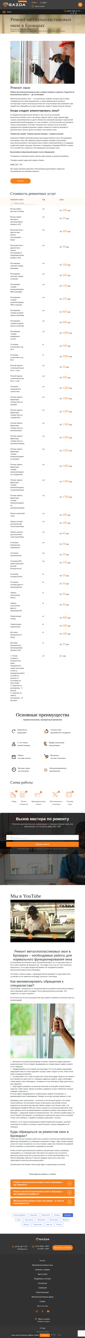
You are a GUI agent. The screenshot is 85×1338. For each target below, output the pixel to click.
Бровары (67, 1215)
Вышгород (54, 1220)
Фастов (49, 1224)
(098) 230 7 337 (16, 165)
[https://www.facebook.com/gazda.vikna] (42, 1311)
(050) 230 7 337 (54, 827)
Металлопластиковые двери (42, 1297)
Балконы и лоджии (42, 1270)
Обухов (26, 1224)
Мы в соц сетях (42, 1306)
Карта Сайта (42, 1274)
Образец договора (42, 1331)
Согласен (45, 1335)
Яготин (59, 1224)
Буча (19, 1220)
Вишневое (42, 1220)
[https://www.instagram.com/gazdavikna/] (37, 1311)
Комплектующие (42, 1292)
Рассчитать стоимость (62, 1248)
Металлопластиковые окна (42, 1265)
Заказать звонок (43, 844)
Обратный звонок (80, 4)
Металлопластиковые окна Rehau (20, 29)
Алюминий (42, 1288)
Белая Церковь (20, 1215)
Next (54, 936)
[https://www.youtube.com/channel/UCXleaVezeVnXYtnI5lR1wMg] (48, 1311)
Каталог (42, 1260)
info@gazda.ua (22, 1249)
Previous (30, 936)
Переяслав (37, 1224)
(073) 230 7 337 (21, 1246)
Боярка (57, 1215)
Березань (33, 1215)
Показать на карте (44, 1321)
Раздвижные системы (42, 1279)
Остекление (42, 1283)
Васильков (29, 1220)
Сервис (42, 1301)
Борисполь (46, 1215)
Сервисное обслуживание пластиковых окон (23, 31)
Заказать (20, 181)
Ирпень (65, 1220)
